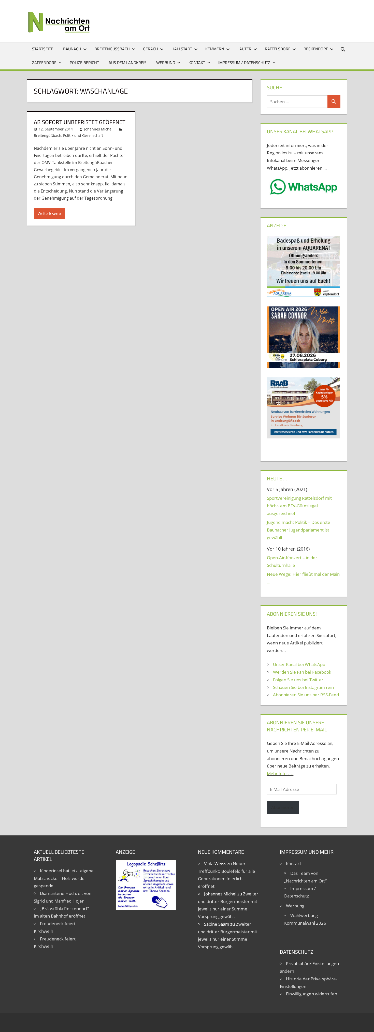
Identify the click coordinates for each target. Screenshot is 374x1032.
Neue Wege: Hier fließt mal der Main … (303, 578)
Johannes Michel (98, 129)
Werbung (165, 63)
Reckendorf (316, 49)
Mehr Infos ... (280, 773)
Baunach (72, 49)
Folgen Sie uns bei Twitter (298, 680)
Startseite (42, 49)
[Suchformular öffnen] (343, 49)
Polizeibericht (84, 63)
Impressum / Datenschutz (244, 63)
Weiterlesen (48, 213)
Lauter (244, 49)
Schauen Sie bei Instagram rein (303, 687)
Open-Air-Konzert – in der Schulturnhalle (292, 561)
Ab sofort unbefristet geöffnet (79, 122)
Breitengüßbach (112, 49)
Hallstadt (181, 49)
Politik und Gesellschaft (83, 135)
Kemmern (214, 49)
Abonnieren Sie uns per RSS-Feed (306, 695)
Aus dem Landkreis (128, 63)
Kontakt (197, 63)
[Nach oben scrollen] (366, 1024)
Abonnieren (283, 807)
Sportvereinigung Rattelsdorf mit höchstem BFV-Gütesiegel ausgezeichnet (299, 505)
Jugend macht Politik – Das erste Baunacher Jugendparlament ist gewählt (298, 529)
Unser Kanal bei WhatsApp (299, 664)
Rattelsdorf (277, 49)
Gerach (150, 49)
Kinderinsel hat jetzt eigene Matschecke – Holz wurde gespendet (64, 878)
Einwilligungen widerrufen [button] (311, 994)
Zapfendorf (44, 63)
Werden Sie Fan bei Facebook (302, 672)
